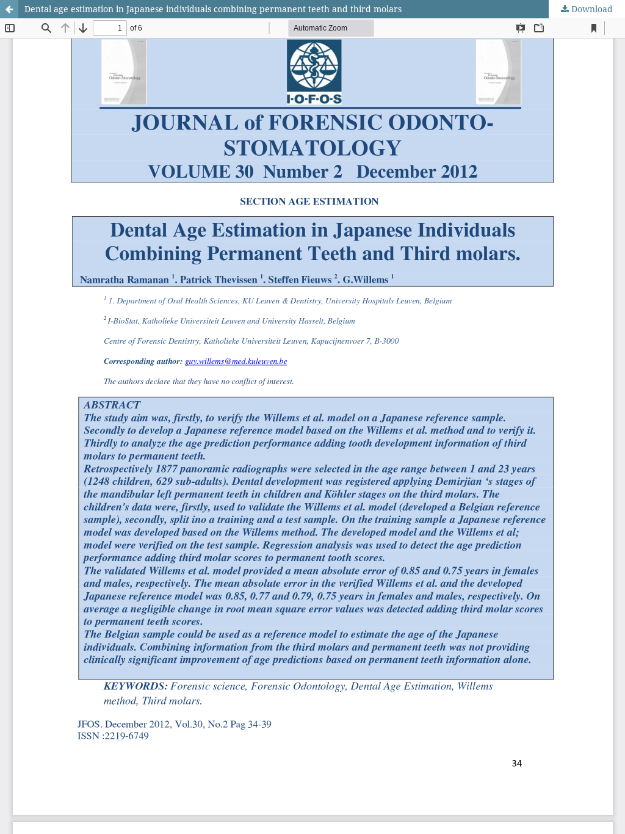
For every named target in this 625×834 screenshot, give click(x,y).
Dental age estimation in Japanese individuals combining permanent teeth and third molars (213, 9)
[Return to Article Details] (9, 9)
